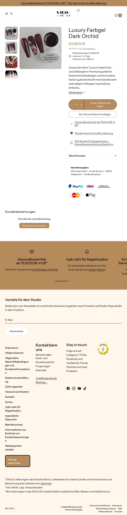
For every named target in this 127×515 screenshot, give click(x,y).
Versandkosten (88, 48)
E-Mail (9, 319)
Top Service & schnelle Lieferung (93, 133)
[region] (63, 3)
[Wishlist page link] (78, 10)
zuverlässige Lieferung (45, 269)
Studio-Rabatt (97, 269)
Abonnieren (16, 331)
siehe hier (46, 483)
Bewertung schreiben (34, 225)
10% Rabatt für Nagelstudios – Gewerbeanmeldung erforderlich (93, 143)
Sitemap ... (41, 382)
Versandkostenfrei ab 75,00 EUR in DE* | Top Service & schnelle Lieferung (63, 3)
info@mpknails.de (46, 378)
